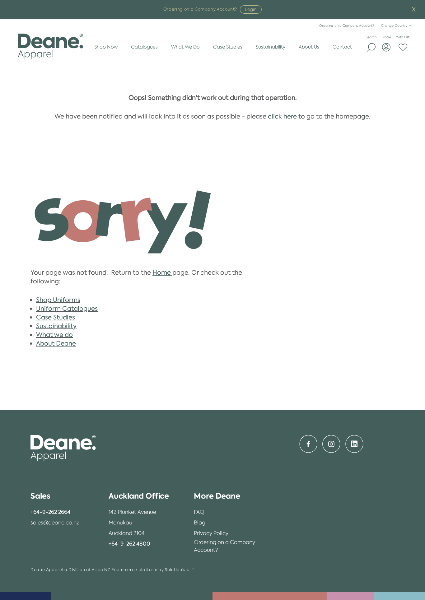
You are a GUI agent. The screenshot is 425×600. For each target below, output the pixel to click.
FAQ (199, 512)
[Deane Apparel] (51, 47)
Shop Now (106, 47)
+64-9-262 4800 (129, 543)
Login (251, 9)
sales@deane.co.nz (54, 522)
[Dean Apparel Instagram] (331, 444)
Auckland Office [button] (139, 496)
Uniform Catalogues (67, 309)
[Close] (414, 9)
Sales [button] (40, 496)
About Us (309, 47)
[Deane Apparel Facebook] (308, 444)
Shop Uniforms (58, 300)
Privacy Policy (211, 533)
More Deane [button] (217, 496)
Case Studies (227, 47)
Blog (199, 522)
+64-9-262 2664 (50, 512)
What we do (54, 335)
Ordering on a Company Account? (346, 26)
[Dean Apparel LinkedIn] (354, 444)
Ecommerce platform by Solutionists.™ (152, 569)
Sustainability (270, 47)
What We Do (185, 47)
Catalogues (144, 47)
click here (282, 116)
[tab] (54, 496)
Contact (342, 47)
